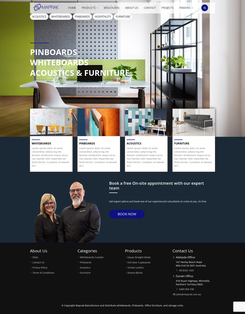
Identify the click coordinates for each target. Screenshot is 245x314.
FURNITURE (123, 16)
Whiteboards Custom (92, 257)
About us (131, 8)
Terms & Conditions (43, 272)
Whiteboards (41, 143)
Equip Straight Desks (139, 257)
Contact (150, 8)
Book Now (127, 214)
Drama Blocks (135, 272)
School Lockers (136, 267)
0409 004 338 (186, 289)
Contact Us (38, 262)
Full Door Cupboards (139, 262)
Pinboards (87, 143)
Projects (168, 8)
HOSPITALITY (103, 16)
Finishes (184, 8)
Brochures (112, 8)
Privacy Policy (39, 267)
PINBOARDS (82, 16)
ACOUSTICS (39, 16)
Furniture (181, 143)
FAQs (35, 257)
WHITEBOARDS (60, 16)
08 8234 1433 (186, 270)
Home (72, 8)
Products (89, 8)
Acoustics (134, 143)
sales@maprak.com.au (188, 294)
